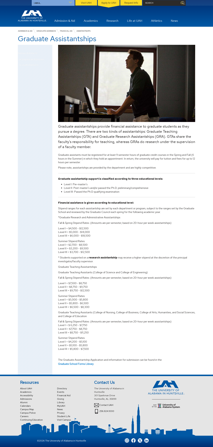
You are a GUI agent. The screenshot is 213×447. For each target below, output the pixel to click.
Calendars (25, 405)
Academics (25, 391)
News (60, 409)
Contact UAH (106, 404)
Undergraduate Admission (31, 59)
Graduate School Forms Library (76, 363)
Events (60, 391)
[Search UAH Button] (182, 3)
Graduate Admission (29, 64)
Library (60, 402)
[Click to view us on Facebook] (133, 440)
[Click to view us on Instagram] (127, 440)
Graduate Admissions (27, 53)
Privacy (61, 412)
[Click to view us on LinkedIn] (146, 440)
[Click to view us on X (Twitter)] (140, 440)
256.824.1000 (106, 410)
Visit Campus (64, 419)
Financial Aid (63, 395)
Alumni (24, 402)
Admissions (26, 398)
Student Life (63, 416)
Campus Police (28, 412)
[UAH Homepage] (32, 16)
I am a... (37, 3)
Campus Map (27, 409)
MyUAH (61, 405)
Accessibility (26, 395)
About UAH (26, 388)
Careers (24, 416)
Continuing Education (31, 419)
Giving (60, 398)
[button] (50, 59)
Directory (62, 388)
